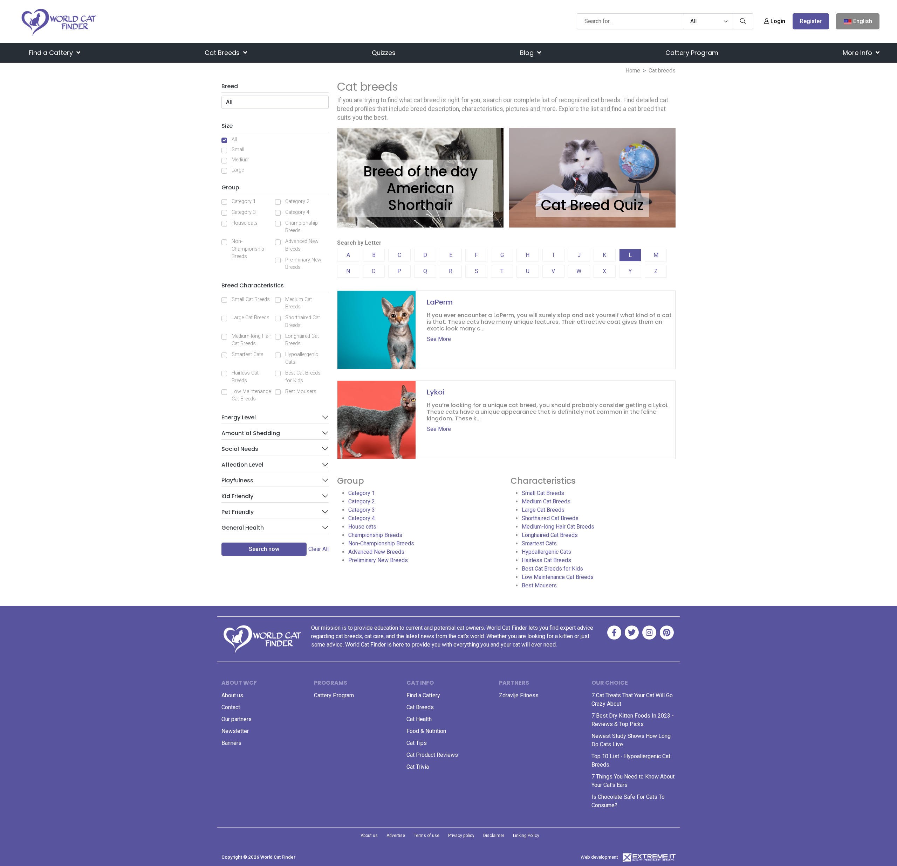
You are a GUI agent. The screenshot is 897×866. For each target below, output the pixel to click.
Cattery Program (691, 52)
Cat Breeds (223, 52)
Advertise (395, 835)
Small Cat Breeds (251, 299)
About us (232, 695)
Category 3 (244, 212)
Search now (264, 549)
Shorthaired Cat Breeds (302, 321)
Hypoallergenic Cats (301, 358)
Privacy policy (461, 835)
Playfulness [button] (237, 480)
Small (238, 150)
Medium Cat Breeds (298, 303)
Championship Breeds (301, 227)
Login (777, 21)
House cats (245, 223)
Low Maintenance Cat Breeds (251, 395)
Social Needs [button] (239, 449)
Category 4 (297, 212)
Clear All (318, 549)
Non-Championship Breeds (248, 248)
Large (238, 170)
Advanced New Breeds (302, 245)
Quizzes (384, 52)
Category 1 (244, 201)
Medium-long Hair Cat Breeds (251, 340)
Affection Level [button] (242, 465)
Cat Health (419, 719)
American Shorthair (420, 197)
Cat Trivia (417, 766)
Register (811, 21)
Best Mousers (300, 391)
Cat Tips (416, 743)
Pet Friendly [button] (237, 512)
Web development (599, 857)
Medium (240, 160)
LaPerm (440, 302)
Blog (527, 52)
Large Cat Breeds (250, 318)
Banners (231, 743)
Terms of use (426, 835)
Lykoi (435, 392)
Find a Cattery (52, 52)
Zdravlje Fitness (519, 695)
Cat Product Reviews (432, 755)
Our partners (236, 719)
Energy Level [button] (238, 417)
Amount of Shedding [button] (250, 433)
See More (439, 339)
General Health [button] (242, 528)
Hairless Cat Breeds (245, 377)
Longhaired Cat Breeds (302, 340)
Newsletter (235, 731)
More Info (858, 52)
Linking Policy (526, 835)
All (234, 139)
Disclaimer (493, 835)
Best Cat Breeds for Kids (303, 377)
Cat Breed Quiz (592, 205)
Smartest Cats (247, 354)
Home (632, 70)
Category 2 (297, 201)
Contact (230, 707)
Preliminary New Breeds (303, 264)
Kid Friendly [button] (237, 496)
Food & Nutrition (426, 731)
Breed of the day (420, 171)
